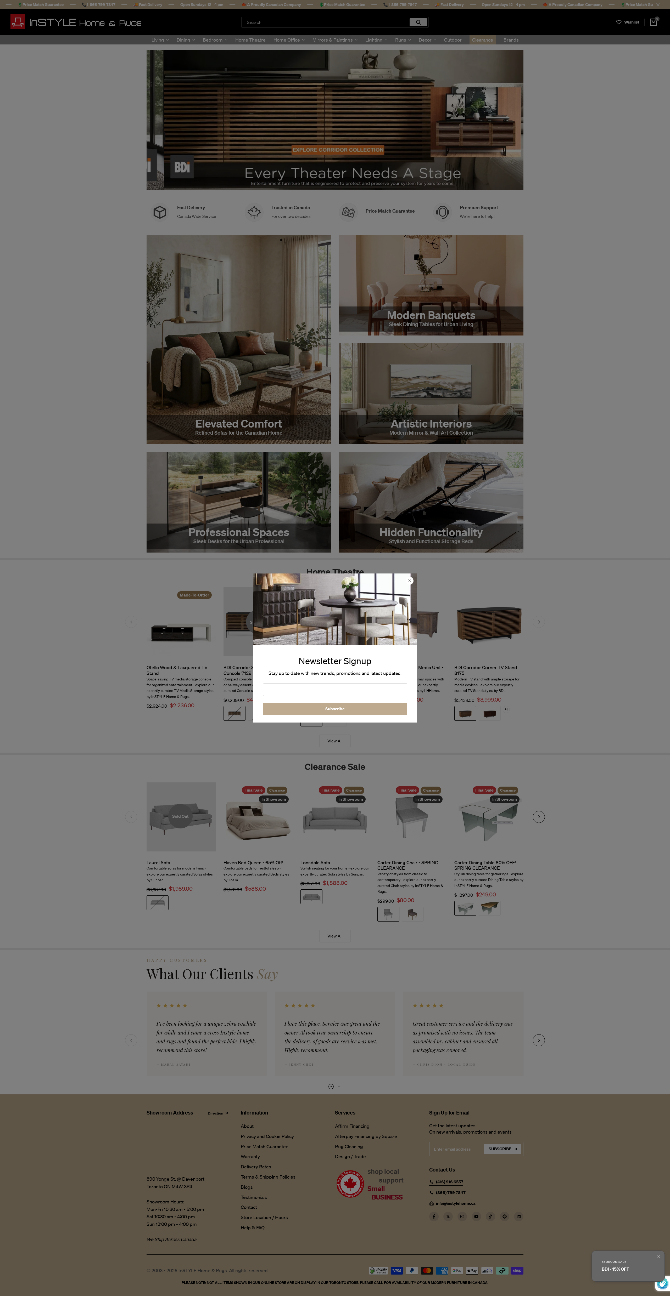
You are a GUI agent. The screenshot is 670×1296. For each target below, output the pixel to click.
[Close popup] (659, 1256)
